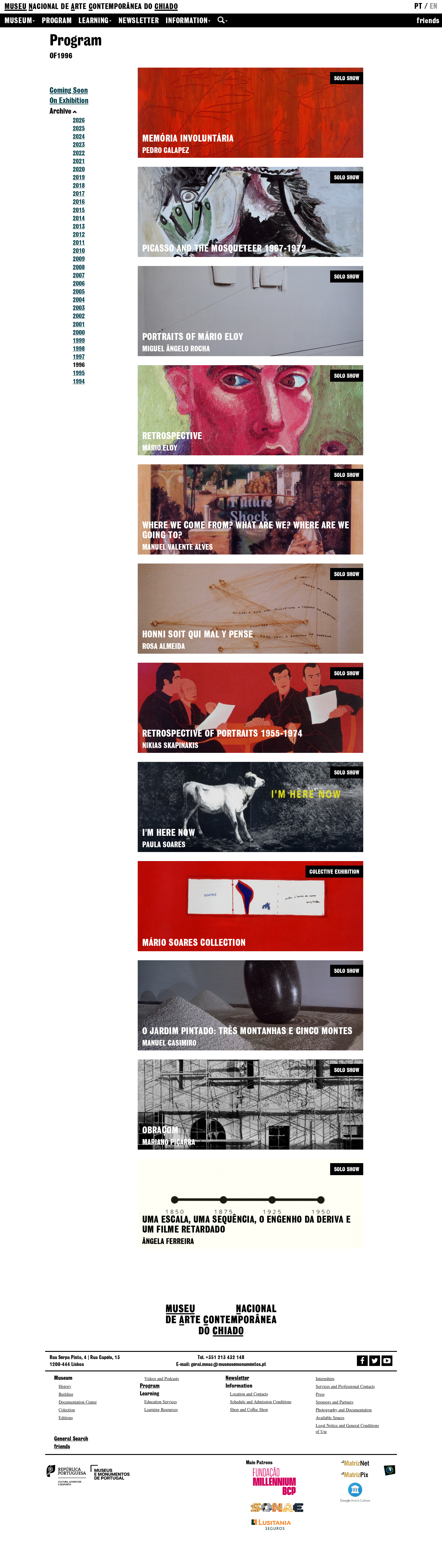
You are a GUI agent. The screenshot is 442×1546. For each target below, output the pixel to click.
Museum (18, 21)
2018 (79, 186)
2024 (79, 137)
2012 (79, 235)
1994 (79, 382)
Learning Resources (161, 1409)
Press (320, 1394)
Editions (66, 1417)
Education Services (160, 1401)
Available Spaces (330, 1417)
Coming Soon (69, 90)
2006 (79, 284)
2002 (79, 316)
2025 (79, 129)
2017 (79, 194)
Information (186, 21)
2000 (79, 333)
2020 (79, 170)
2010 (79, 251)
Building (66, 1394)
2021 (79, 161)
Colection (67, 1410)
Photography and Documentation (344, 1410)
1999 (79, 341)
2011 (79, 243)
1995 (79, 373)
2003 (79, 308)
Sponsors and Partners (334, 1402)
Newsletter (138, 21)
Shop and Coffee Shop (249, 1409)
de (91, 7)
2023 (79, 145)
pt (418, 6)
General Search (71, 1439)
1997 (79, 357)
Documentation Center (78, 1402)
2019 (79, 178)
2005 (79, 292)
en (433, 6)
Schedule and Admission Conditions (260, 1401)
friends (428, 21)
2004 (79, 300)
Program (57, 21)
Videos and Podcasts (161, 1378)
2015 (79, 210)
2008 (79, 267)
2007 (79, 276)
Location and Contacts (249, 1394)
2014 (79, 219)
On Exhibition (69, 101)
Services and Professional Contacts (345, 1386)
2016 (79, 202)
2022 (79, 153)
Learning (93, 21)
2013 (79, 227)
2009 (79, 259)
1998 (79, 349)
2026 (79, 121)
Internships (325, 1378)
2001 (79, 325)
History (65, 1386)
